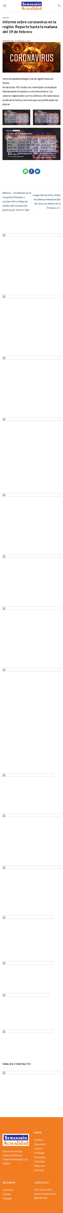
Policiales (39, 1161)
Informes (39, 1170)
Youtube (7, 1198)
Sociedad (39, 1152)
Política (38, 1139)
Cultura (38, 1148)
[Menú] (5, 6)
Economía (39, 1157)
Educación (40, 1144)
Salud (6, 17)
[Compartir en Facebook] (31, 171)
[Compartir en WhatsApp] (25, 171)
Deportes (39, 1165)
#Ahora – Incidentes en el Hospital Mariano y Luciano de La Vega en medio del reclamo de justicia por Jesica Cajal (17, 201)
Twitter (7, 1194)
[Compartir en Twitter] (37, 171)
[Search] (59, 6)
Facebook (8, 1189)
